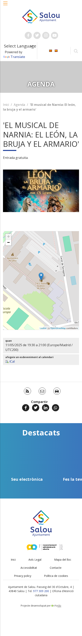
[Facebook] (25, 407)
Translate (18, 57)
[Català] (50, 50)
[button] (5, 5)
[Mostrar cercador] (76, 50)
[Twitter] (35, 407)
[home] (41, 16)
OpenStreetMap (58, 328)
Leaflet (43, 328)
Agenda (19, 104)
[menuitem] (50, 50)
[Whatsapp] (55, 407)
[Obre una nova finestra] (28, 35)
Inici (6, 104)
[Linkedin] (45, 407)
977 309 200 (41, 591)
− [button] (8, 242)
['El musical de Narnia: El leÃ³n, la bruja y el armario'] (41, 276)
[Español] (56, 50)
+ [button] (8, 236)
